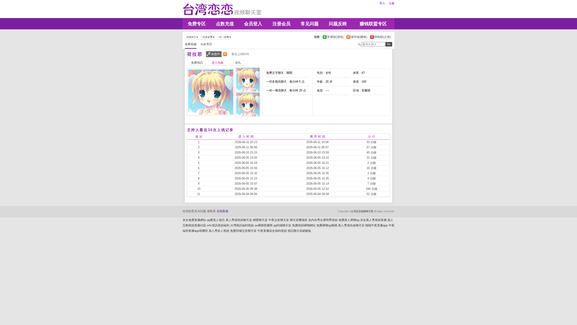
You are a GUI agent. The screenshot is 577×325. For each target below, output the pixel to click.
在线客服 (222, 211)
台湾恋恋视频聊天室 (362, 211)
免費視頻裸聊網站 (304, 225)
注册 (391, 3)
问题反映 (338, 23)
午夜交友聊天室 (278, 220)
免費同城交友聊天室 (243, 230)
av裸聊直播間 (263, 225)
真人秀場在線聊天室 (351, 225)
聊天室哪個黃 (298, 220)
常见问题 (310, 23)
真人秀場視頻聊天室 (239, 220)
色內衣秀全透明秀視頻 (323, 220)
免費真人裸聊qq (349, 220)
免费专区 (197, 23)
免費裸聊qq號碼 (326, 225)
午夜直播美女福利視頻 (272, 230)
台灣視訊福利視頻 (242, 225)
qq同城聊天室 (282, 225)
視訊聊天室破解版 (299, 230)
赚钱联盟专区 (373, 23)
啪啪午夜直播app (376, 225)
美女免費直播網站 (194, 220)
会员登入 (253, 23)
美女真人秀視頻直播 (373, 220)
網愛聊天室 (260, 220)
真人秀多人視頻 (219, 230)
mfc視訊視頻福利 (218, 225)
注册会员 (281, 23)
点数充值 (225, 23)
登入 (382, 3)
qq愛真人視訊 (216, 220)
